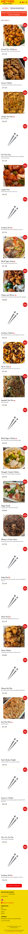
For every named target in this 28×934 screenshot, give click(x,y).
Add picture (25, 25)
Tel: (5, 920)
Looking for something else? (14, 885)
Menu (2, 907)
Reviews (3, 913)
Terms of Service (16, 931)
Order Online (4, 909)
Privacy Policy (8, 931)
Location (2, 911)
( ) (24, 2)
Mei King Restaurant (7, 892)
